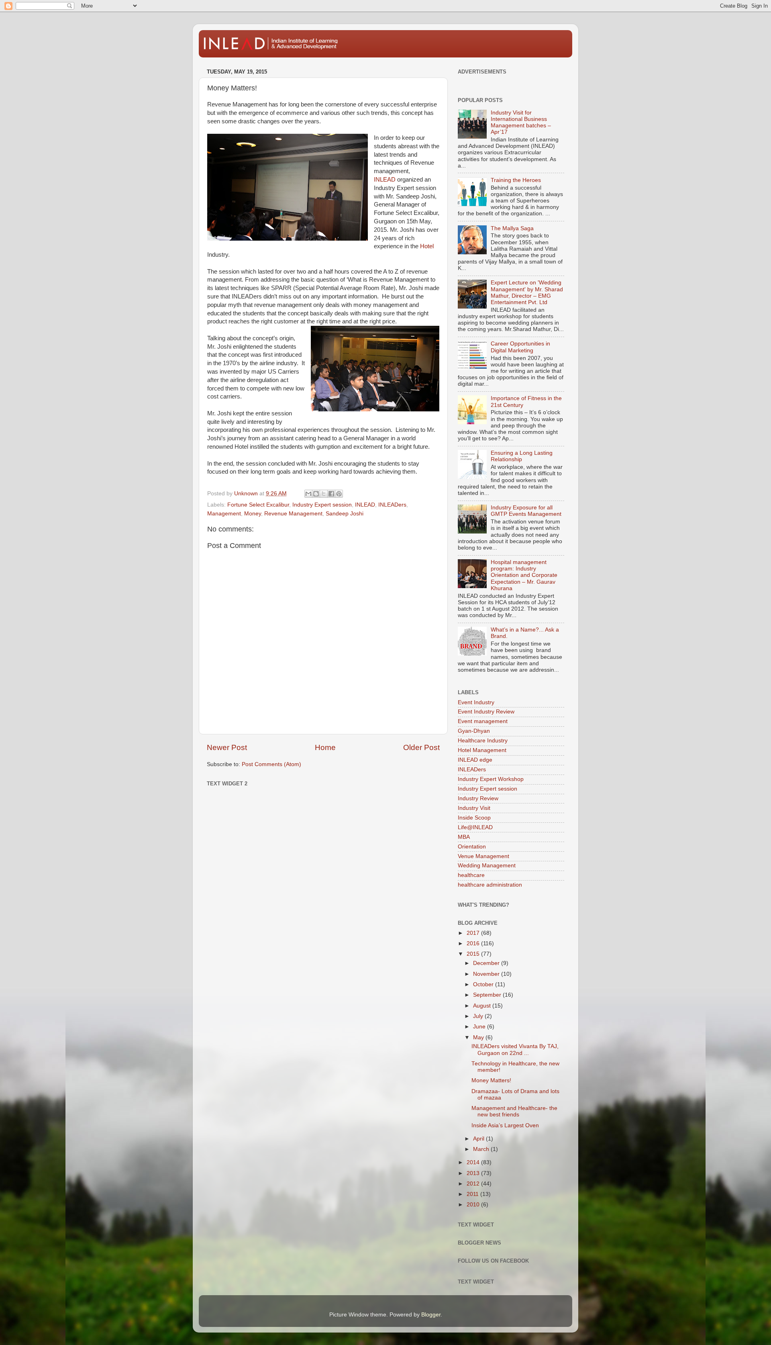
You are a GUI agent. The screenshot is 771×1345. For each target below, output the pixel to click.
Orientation (472, 847)
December (487, 963)
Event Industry (476, 702)
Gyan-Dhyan (474, 731)
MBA (464, 837)
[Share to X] (324, 494)
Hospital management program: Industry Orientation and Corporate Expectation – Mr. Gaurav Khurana (524, 575)
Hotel (427, 246)
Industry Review (478, 798)
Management (224, 514)
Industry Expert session (322, 505)
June (480, 1027)
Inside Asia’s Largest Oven (505, 1125)
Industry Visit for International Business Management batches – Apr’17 (521, 122)
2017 (474, 933)
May (479, 1037)
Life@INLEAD (475, 827)
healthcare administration (490, 885)
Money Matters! (491, 1080)
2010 (474, 1205)
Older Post (421, 747)
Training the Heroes (516, 180)
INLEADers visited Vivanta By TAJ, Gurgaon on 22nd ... (515, 1049)
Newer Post (227, 747)
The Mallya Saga (512, 228)
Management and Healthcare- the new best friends (514, 1111)
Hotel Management (482, 750)
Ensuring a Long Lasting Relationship (522, 456)
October (484, 984)
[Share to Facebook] (331, 494)
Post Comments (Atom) (271, 764)
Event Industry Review (486, 712)
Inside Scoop (474, 818)
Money (252, 514)
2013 (474, 1173)
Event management (483, 721)
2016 (474, 943)
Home (325, 747)
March (482, 1149)
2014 (474, 1162)
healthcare (471, 875)
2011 (473, 1194)
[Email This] (308, 494)
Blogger (431, 1315)
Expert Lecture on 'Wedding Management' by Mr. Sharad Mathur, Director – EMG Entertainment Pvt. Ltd (527, 292)
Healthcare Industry (483, 741)
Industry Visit (474, 808)
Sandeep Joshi (344, 514)
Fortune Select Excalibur (258, 505)
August (482, 1006)
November (487, 974)
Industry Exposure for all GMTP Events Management (526, 511)
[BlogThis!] (316, 494)
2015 (474, 954)
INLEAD (385, 179)
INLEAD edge (475, 760)
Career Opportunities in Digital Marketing (520, 347)
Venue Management (483, 856)
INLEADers (392, 505)
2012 (474, 1184)
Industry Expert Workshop (491, 779)
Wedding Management (487, 866)
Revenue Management (293, 514)
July (479, 1016)
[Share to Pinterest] (339, 494)
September (488, 995)
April (479, 1139)
